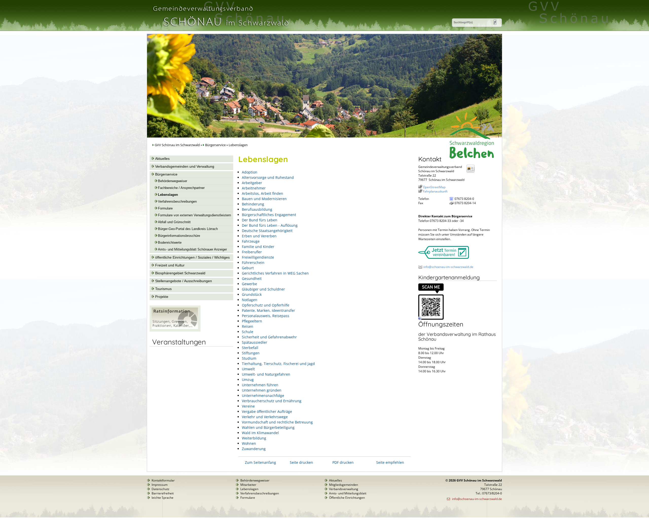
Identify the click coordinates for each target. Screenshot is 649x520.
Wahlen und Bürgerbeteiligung (268, 427)
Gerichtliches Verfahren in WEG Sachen (275, 273)
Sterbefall (250, 347)
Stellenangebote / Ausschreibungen (183, 281)
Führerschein (253, 262)
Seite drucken (301, 462)
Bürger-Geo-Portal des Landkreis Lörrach (188, 229)
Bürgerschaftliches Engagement (269, 214)
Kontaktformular (163, 480)
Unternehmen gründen (261, 390)
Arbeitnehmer (254, 188)
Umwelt (248, 369)
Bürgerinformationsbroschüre (179, 236)
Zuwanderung (254, 448)
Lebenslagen (168, 195)
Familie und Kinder (258, 246)
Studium (249, 358)
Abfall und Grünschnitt (174, 222)
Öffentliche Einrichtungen (347, 497)
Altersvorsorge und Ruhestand (268, 177)
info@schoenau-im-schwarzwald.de (448, 267)
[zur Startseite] (220, 28)
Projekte (161, 297)
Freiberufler (252, 251)
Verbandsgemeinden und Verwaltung (184, 166)
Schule (247, 331)
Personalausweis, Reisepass (265, 315)
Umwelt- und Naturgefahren (266, 374)
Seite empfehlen (390, 462)
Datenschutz (160, 489)
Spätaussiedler (254, 342)
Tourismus (163, 289)
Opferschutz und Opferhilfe (265, 305)
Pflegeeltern (252, 321)
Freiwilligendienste (258, 257)
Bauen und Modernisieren (264, 198)
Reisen (247, 326)
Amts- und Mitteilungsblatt (347, 493)
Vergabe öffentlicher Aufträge (267, 411)
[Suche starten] (495, 22)
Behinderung (253, 204)
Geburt (248, 267)
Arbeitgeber (252, 182)
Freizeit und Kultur (170, 265)
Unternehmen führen (260, 384)
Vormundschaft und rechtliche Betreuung (277, 422)
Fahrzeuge (251, 241)
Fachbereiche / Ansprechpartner (181, 188)
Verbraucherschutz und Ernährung (271, 400)
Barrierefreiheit (163, 493)
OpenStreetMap (434, 187)
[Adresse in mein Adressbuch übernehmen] (472, 172)
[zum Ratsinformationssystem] (175, 330)
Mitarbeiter (248, 485)
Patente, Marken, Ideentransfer (268, 310)
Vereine (248, 406)
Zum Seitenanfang (260, 462)
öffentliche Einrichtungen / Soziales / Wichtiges (192, 257)
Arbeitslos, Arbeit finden (262, 193)
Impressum (160, 485)
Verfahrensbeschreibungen (177, 201)
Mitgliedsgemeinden (343, 485)
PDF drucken (343, 462)
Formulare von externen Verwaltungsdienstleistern (194, 215)
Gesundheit (252, 278)
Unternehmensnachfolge (263, 395)
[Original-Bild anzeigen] (431, 318)
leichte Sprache (162, 497)
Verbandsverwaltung (343, 489)
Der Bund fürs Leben (259, 220)
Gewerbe (249, 283)
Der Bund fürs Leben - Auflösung (270, 225)
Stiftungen (251, 353)
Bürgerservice (215, 145)
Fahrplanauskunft (435, 191)
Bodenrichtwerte (170, 242)
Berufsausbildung (257, 209)
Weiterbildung (254, 438)
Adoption (249, 172)
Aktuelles (162, 159)
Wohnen (249, 443)
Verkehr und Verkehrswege (265, 416)
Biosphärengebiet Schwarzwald (180, 273)
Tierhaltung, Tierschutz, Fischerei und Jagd (278, 363)
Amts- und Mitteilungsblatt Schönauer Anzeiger (192, 249)
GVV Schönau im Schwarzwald (177, 145)
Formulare (165, 208)
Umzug (248, 379)
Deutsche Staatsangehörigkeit (267, 230)
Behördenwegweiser (172, 181)
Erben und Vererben (259, 236)
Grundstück (252, 294)
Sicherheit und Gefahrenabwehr (269, 337)
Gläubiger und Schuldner (263, 289)
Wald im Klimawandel (260, 432)
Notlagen (249, 299)
